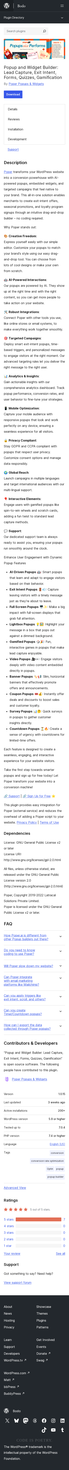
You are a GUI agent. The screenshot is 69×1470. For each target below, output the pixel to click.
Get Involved (45, 1340)
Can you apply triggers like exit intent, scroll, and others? (25, 997)
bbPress (11, 1387)
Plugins (41, 1320)
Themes (42, 1313)
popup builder (56, 1176)
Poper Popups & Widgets (26, 84)
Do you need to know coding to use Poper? (19, 952)
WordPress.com (17, 1373)
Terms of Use (49, 822)
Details (12, 109)
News (8, 1313)
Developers (12, 1353)
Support (13, 149)
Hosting (9, 1320)
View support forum (17, 1282)
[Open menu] (63, 6)
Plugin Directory (14, 17)
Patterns (42, 1327)
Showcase (43, 1307)
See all (60, 1253)
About (8, 1307)
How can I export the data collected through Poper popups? (27, 1027)
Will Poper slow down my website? (28, 966)
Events (41, 1347)
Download (13, 94)
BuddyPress (14, 1394)
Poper (8, 172)
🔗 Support (12, 796)
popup (60, 1168)
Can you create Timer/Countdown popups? (23, 1012)
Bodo (17, 1411)
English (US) (57, 1144)
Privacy (9, 1327)
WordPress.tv (15, 1360)
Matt (9, 1380)
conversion (57, 1153)
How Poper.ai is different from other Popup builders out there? (26, 937)
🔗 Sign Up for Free (37, 796)
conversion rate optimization (47, 1160)
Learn (8, 1340)
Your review (12, 1253)
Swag (42, 1360)
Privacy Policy (27, 822)
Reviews (14, 119)
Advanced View (15, 1188)
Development (17, 139)
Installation (15, 129)
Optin (50, 1168)
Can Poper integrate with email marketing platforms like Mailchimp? (21, 980)
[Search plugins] (44, 31)
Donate (43, 1353)
